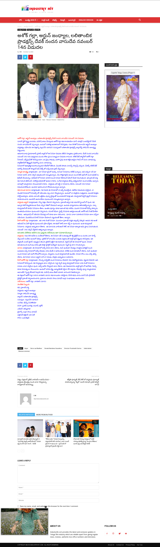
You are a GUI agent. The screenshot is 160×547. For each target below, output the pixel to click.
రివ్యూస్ (62, 20)
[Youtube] (126, 533)
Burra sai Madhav (36, 348)
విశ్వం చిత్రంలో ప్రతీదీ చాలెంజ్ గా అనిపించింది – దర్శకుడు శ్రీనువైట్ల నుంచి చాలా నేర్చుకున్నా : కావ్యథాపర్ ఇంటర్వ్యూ (33, 382)
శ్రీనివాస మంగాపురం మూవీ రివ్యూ (121, 213)
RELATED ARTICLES (26, 415)
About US (111, 545)
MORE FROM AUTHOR (44, 415)
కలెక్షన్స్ (54, 20)
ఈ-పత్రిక (99, 20)
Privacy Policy (130, 545)
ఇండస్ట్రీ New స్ (30, 20)
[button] (46, 507)
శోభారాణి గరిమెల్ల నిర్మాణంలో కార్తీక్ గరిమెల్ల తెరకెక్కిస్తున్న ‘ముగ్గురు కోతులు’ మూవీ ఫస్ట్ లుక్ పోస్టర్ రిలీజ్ (85, 441)
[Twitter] (119, 533)
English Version (86, 20)
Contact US (120, 545)
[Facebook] (107, 533)
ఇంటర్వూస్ (72, 20)
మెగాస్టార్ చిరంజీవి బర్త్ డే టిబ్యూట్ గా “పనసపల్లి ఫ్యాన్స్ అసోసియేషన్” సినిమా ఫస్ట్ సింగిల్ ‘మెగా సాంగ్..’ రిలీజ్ (29, 441)
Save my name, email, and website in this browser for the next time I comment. (49, 506)
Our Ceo (140, 545)
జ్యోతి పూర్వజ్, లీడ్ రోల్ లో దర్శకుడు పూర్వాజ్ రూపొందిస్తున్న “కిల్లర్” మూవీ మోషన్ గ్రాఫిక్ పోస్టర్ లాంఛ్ (82, 382)
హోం (20, 20)
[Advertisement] (100, 8)
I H (20, 52)
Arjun (26, 348)
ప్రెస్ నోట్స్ (37, 30)
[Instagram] (113, 533)
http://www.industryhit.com (41, 399)
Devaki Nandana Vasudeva (53, 348)
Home (19, 26)
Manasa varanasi (24, 351)
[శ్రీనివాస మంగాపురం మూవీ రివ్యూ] (124, 196)
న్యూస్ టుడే (45, 20)
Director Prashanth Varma (72, 348)
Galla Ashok (87, 348)
